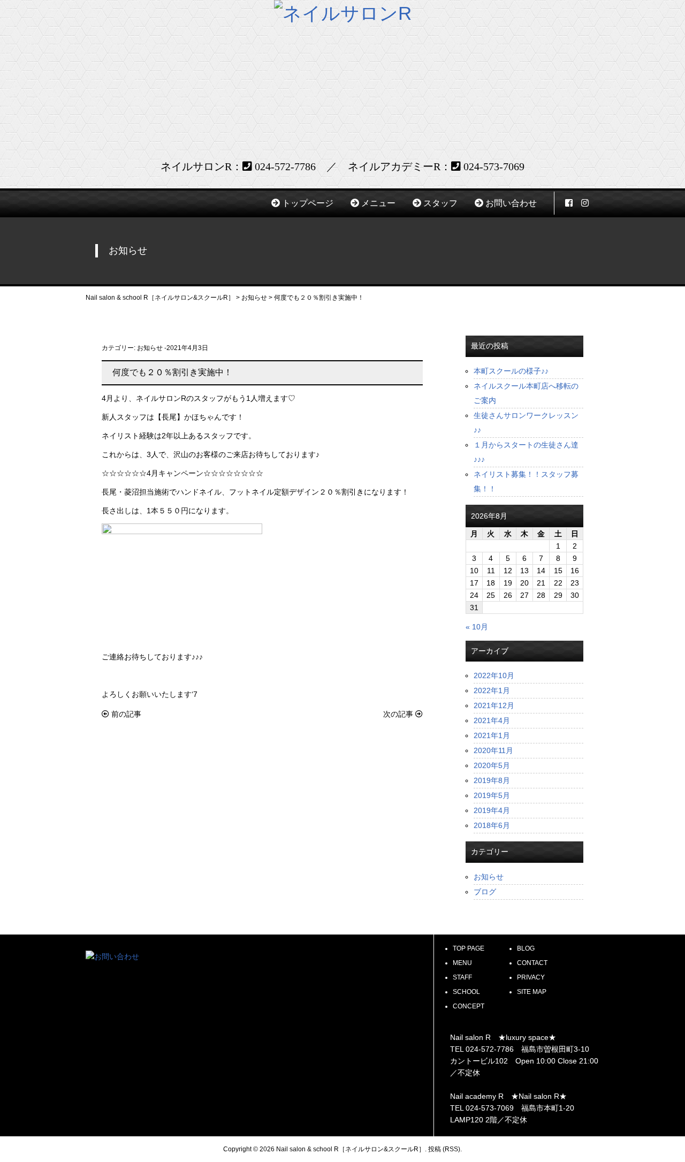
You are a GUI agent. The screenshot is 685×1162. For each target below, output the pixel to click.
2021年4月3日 (187, 348)
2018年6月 (492, 825)
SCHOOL (466, 992)
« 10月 (477, 626)
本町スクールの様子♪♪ (511, 371)
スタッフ (440, 203)
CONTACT (532, 963)
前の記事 (125, 714)
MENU (462, 963)
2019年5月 (492, 795)
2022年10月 (494, 675)
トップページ (307, 203)
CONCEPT (468, 1006)
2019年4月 (492, 810)
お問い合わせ (511, 203)
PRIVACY (531, 977)
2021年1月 (492, 735)
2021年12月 (494, 705)
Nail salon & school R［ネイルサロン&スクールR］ (350, 1149)
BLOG (526, 948)
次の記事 (399, 714)
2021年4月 (492, 720)
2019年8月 (492, 780)
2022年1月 (492, 690)
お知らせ (150, 348)
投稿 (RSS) (444, 1149)
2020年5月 (492, 765)
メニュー (378, 203)
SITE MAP (531, 992)
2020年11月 (493, 750)
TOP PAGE (468, 948)
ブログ (485, 891)
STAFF (462, 977)
